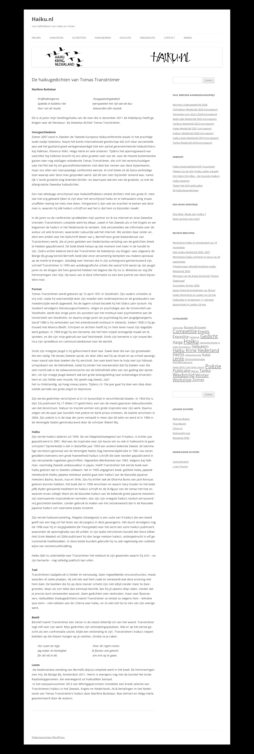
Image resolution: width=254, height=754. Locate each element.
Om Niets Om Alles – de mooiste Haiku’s (196, 176)
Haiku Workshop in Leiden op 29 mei (194, 295)
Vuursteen (79, 37)
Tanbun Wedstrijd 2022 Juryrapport (193, 123)
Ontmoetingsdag (195, 359)
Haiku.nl (42, 19)
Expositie (181, 336)
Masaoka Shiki (181, 438)
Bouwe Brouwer (195, 327)
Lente (178, 358)
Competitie (185, 331)
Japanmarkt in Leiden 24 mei (189, 304)
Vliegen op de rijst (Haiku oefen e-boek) (196, 171)
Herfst (178, 354)
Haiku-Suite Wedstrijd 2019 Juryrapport (196, 138)
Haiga (178, 342)
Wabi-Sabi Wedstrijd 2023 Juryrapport (195, 119)
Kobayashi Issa (181, 433)
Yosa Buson (179, 423)
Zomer (198, 379)
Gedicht (209, 336)
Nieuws (36, 37)
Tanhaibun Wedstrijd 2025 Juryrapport (195, 109)
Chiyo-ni (177, 428)
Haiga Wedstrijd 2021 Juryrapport (192, 128)
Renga (195, 371)
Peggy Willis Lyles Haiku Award (188, 367)
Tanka (205, 370)
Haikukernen (103, 37)
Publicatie (181, 370)
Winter (202, 375)
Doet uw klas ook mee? (186, 219)
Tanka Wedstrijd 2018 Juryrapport (192, 142)
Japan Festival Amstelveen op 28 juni (194, 290)
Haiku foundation (182, 346)
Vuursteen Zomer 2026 (186, 285)
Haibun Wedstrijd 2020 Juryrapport (193, 133)
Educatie (125, 37)
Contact (169, 37)
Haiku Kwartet (181, 181)
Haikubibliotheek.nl (210, 342)
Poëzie (213, 366)
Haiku (191, 341)
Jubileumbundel (193, 355)
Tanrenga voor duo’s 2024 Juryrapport (195, 114)
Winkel (188, 37)
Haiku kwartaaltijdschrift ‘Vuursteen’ (194, 166)
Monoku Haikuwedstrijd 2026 (190, 104)
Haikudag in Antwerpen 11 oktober (193, 299)
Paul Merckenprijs (182, 362)
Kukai (206, 354)
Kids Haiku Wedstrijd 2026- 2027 (191, 252)
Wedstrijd (183, 375)
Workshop (182, 379)
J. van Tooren (180, 466)
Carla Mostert (181, 461)
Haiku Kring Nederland (196, 350)
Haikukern (200, 346)
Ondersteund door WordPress (48, 737)
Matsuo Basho (181, 419)
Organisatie (147, 37)
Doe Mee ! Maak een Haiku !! (189, 214)
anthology (178, 327)
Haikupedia (57, 37)
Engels (204, 331)
